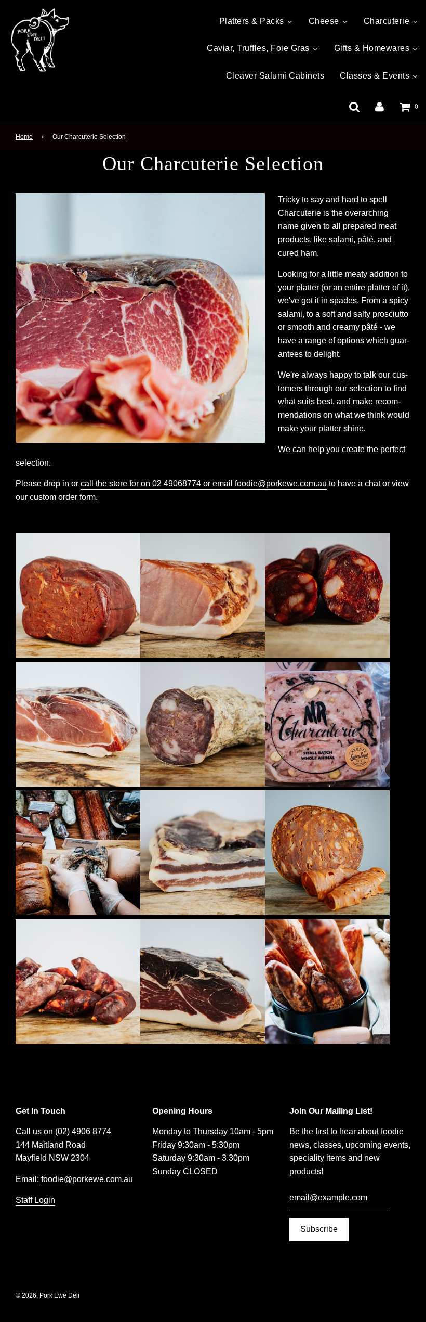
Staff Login (35, 1200)
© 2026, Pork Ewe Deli (47, 1295)
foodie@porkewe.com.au (87, 1179)
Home (24, 136)
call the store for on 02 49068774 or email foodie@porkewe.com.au (204, 483)
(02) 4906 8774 (83, 1131)
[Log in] (379, 106)
